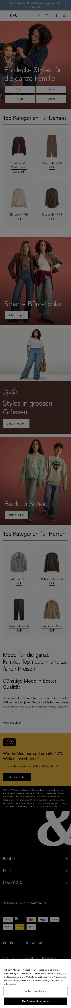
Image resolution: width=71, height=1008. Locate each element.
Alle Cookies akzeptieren (35, 1001)
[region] (35, 983)
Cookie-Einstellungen (36, 991)
